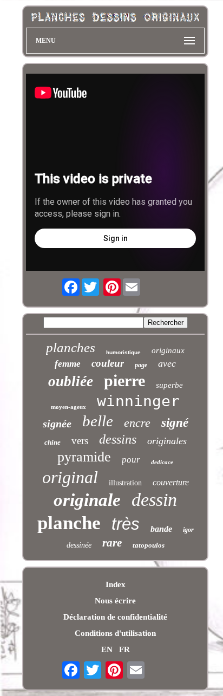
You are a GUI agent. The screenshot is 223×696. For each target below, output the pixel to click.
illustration (125, 483)
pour (131, 459)
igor (188, 530)
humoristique (123, 352)
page (141, 365)
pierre (124, 380)
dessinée (79, 545)
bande (161, 529)
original (70, 477)
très (126, 524)
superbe (169, 385)
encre (137, 423)
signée (57, 424)
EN (107, 649)
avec (167, 363)
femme (68, 364)
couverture (171, 482)
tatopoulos (149, 545)
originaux (168, 350)
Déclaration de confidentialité (115, 617)
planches (70, 347)
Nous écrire (115, 600)
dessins (117, 439)
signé (174, 423)
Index (116, 584)
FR (124, 649)
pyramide (84, 457)
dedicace (162, 462)
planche (69, 523)
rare (112, 542)
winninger (138, 401)
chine (52, 442)
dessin (154, 500)
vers (79, 440)
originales (167, 440)
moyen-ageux (68, 407)
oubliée (70, 381)
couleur (107, 363)
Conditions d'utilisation (115, 633)
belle (97, 421)
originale (87, 500)
